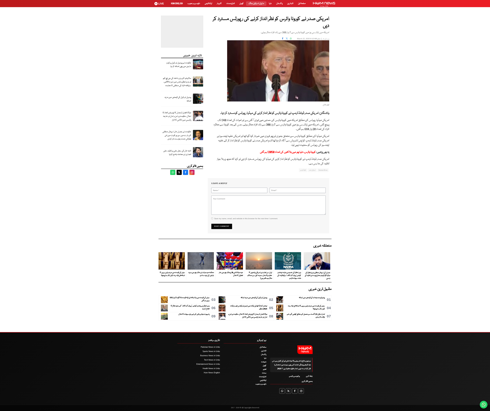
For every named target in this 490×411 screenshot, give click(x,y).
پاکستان (279, 3)
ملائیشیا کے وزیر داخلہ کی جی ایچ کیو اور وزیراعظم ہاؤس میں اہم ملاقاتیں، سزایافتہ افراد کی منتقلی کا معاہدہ (177, 82)
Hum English (177, 3)
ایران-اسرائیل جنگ (255, 3)
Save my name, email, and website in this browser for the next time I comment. (246, 218)
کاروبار (219, 3)
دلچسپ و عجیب (193, 3)
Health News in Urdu (211, 368)
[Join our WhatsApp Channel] (483, 404)
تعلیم (264, 369)
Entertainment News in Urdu (208, 364)
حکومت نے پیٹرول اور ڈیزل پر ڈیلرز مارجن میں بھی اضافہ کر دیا (178, 64)
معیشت (263, 362)
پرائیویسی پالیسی (294, 376)
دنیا (270, 3)
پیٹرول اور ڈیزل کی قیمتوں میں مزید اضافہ (177, 99)
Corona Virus (323, 170)
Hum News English (212, 372)
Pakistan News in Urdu (210, 347)
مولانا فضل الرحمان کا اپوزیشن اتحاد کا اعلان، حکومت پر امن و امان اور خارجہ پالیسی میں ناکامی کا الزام (177, 116)
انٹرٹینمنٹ (230, 3)
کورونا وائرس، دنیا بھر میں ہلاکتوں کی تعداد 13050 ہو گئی (288, 152)
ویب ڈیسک (325, 39)
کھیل (241, 3)
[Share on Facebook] (283, 38)
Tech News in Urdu (212, 360)
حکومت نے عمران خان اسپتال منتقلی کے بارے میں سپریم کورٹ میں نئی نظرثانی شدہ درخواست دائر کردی (176, 135)
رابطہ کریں (309, 376)
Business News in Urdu (210, 355)
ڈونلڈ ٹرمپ (303, 170)
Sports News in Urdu (211, 351)
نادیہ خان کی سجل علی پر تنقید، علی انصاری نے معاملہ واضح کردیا (177, 152)
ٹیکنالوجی (208, 3)
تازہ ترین (290, 3)
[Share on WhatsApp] (291, 38)
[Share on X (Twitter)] (287, 38)
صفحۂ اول (302, 3)
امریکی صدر (312, 170)
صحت (264, 373)
